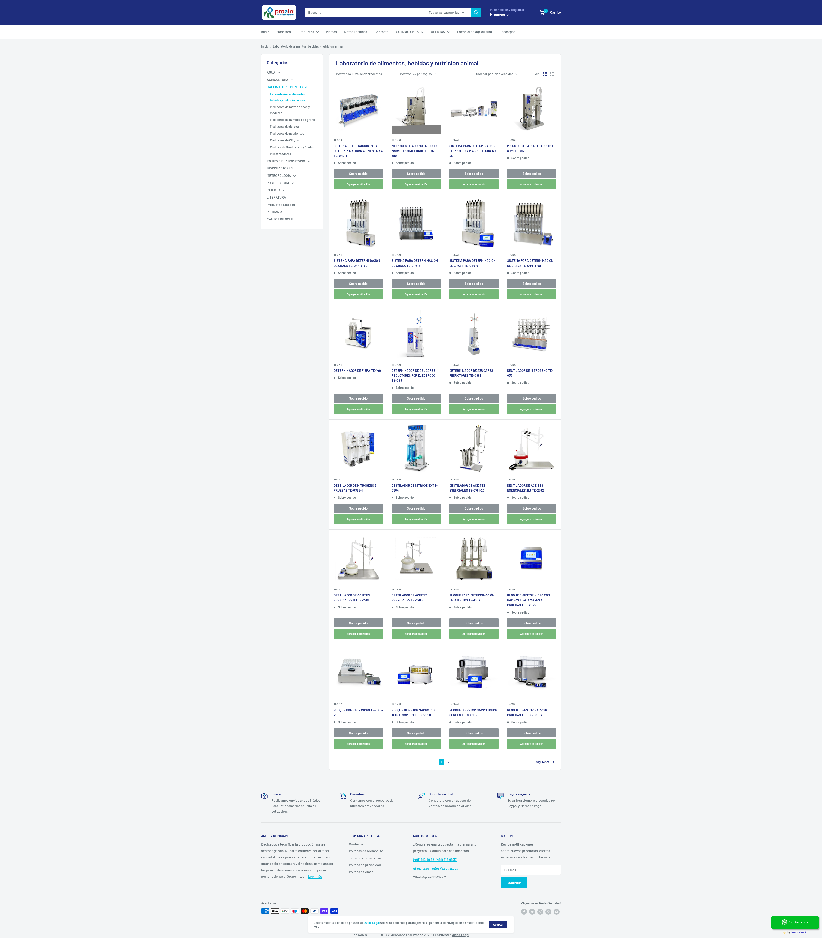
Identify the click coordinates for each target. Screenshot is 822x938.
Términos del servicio (365, 858)
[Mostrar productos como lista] (552, 74)
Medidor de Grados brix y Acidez (292, 147)
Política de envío (361, 872)
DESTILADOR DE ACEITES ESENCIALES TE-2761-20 (467, 487)
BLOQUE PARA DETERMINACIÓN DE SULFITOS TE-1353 (471, 597)
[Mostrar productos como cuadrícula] (545, 74)
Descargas (507, 32)
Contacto (382, 32)
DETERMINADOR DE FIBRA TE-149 (357, 370)
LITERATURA (276, 197)
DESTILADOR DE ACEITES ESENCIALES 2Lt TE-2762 (525, 487)
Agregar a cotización (358, 184)
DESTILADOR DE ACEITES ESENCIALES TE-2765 (410, 597)
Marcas (331, 32)
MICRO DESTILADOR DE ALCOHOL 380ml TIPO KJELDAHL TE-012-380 (415, 151)
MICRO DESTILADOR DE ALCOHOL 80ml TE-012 (530, 148)
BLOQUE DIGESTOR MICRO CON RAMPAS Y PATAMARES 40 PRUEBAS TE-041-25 (528, 600)
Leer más (315, 876)
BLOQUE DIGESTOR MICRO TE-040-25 (358, 712)
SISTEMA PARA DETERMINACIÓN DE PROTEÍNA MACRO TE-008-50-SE (473, 151)
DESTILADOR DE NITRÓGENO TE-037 (530, 373)
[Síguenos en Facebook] (524, 911)
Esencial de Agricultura (474, 32)
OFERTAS (438, 32)
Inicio (265, 32)
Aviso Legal (372, 923)
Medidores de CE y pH (285, 140)
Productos (306, 32)
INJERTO (274, 190)
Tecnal (339, 140)
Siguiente (542, 762)
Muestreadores (280, 154)
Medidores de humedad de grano (292, 120)
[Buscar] (476, 12)
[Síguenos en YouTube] (557, 911)
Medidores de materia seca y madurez (290, 110)
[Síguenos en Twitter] (532, 911)
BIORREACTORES (280, 168)
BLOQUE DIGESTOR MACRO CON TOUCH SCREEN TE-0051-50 (414, 712)
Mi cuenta (498, 14)
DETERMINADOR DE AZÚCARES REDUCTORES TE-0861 (471, 373)
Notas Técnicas (355, 32)
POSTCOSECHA (278, 183)
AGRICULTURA (278, 79)
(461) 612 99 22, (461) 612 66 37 (435, 859)
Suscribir (514, 882)
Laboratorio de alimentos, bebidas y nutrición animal (288, 97)
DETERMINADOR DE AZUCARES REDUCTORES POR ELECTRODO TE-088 (413, 375)
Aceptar (498, 924)
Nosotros (284, 32)
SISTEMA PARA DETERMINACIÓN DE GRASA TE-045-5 (472, 263)
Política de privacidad (365, 865)
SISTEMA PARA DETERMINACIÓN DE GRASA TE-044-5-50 (357, 263)
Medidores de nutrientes (287, 133)
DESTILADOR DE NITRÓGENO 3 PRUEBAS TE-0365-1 (355, 487)
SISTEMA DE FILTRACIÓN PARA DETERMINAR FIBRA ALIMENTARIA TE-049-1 (358, 151)
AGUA (271, 72)
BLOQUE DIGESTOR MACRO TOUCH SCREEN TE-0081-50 (473, 712)
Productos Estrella (281, 204)
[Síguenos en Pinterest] (548, 911)
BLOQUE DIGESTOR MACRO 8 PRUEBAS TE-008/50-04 (527, 712)
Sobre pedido (358, 173)
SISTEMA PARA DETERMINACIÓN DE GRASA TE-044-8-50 (530, 263)
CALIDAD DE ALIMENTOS (285, 87)
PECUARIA (274, 212)
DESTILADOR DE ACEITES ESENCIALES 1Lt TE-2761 (352, 597)
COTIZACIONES (407, 32)
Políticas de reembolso (366, 851)
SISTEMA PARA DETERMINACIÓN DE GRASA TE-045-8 (415, 263)
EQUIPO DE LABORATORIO (286, 161)
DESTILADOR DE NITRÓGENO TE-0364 (415, 487)
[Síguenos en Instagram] (540, 911)
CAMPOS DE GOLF (280, 219)
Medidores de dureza (284, 126)
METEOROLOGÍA (279, 175)
